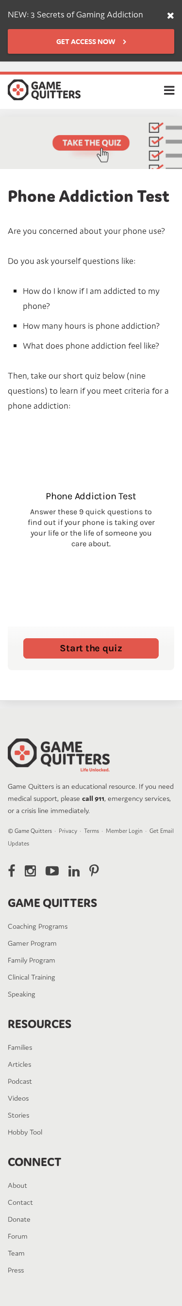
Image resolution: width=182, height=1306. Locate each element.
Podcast (20, 1081)
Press (16, 1270)
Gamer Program (32, 943)
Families (20, 1047)
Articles (19, 1064)
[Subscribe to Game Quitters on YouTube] (52, 871)
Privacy (68, 830)
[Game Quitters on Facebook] (11, 871)
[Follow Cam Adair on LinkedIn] (74, 871)
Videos (18, 1098)
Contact (20, 1202)
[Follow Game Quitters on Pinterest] (94, 871)
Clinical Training (31, 977)
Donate (19, 1219)
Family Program (31, 960)
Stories (18, 1115)
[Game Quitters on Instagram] (30, 871)
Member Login (124, 830)
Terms (91, 830)
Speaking (21, 994)
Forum (18, 1236)
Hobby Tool (25, 1132)
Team (16, 1253)
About (17, 1185)
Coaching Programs (37, 926)
